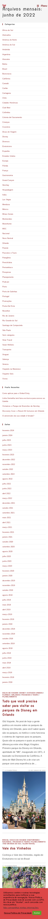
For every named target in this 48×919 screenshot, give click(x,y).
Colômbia (6, 112)
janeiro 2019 (7, 624)
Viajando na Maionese (11, 369)
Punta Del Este (8, 306)
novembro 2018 (8, 634)
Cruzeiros (6, 127)
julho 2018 (6, 653)
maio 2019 (6, 605)
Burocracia (6, 74)
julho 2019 (6, 600)
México (5, 209)
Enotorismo (7, 146)
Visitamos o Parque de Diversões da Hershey (21, 406)
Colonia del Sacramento (12, 117)
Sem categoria (8, 335)
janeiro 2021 (7, 537)
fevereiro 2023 (8, 455)
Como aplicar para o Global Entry (16, 393)
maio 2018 (6, 663)
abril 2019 (6, 610)
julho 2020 (6, 556)
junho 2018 (6, 658)
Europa (5, 161)
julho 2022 (6, 484)
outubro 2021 (7, 508)
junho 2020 (6, 561)
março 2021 (7, 527)
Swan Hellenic (8, 345)
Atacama (6, 59)
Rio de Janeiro (8, 316)
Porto (4, 287)
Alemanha (6, 35)
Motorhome (7, 224)
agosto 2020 (7, 551)
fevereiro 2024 (8, 430)
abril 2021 (6, 522)
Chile (4, 98)
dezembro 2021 (8, 503)
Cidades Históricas (10, 103)
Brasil (4, 69)
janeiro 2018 (7, 682)
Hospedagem (7, 190)
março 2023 (7, 450)
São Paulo (6, 330)
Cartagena (6, 93)
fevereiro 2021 (8, 532)
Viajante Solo (7, 374)
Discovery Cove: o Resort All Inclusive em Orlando (23, 411)
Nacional (5, 233)
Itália (4, 195)
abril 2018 (6, 668)
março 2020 (7, 566)
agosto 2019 (7, 595)
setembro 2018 (8, 643)
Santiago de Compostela (12, 325)
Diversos (6, 142)
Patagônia (6, 258)
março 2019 (7, 614)
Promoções (7, 301)
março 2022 (7, 498)
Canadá (5, 83)
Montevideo (7, 219)
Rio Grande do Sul (9, 321)
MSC (4, 229)
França (5, 171)
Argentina (6, 54)
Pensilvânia (7, 262)
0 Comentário (11, 770)
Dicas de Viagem (9, 132)
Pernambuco (7, 267)
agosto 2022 (7, 479)
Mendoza (6, 204)
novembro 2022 (8, 464)
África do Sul (7, 30)
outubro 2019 (7, 590)
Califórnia (6, 79)
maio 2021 (6, 518)
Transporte (6, 350)
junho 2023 (6, 445)
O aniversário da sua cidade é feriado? (18, 416)
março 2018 (7, 672)
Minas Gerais (7, 214)
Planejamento (8, 277)
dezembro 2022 (8, 460)
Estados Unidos (8, 156)
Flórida (5, 166)
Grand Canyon (8, 180)
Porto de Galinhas (9, 292)
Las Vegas (6, 200)
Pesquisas (6, 272)
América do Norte (9, 40)
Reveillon (6, 311)
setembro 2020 (8, 547)
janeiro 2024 (7, 435)
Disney (5, 137)
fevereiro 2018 (8, 677)
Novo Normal (7, 238)
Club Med (6, 108)
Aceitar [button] (37, 913)
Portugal (5, 296)
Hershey (5, 185)
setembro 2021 (8, 513)
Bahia (4, 64)
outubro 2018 (7, 639)
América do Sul (8, 45)
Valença (5, 359)
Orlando (5, 243)
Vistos (5, 379)
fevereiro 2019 (8, 619)
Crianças (6, 122)
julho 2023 (6, 440)
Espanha (6, 151)
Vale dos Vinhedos (16, 848)
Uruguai (5, 354)
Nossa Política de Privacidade (18, 913)
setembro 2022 (8, 474)
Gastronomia (7, 175)
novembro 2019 (8, 585)
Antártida (6, 50)
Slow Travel (7, 340)
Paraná (5, 248)
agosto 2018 (7, 648)
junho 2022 (6, 489)
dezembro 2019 (8, 581)
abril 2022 (6, 493)
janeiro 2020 (7, 576)
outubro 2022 (7, 469)
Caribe (5, 88)
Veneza (5, 364)
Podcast (5, 282)
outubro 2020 (7, 542)
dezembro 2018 (8, 629)
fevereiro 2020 (8, 571)
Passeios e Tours (9, 253)
